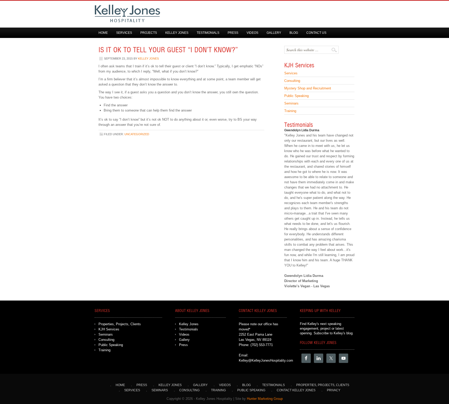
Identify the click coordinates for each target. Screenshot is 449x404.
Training (290, 111)
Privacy (333, 390)
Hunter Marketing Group (265, 399)
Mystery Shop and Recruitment (307, 88)
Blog (293, 33)
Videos (252, 33)
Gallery (274, 33)
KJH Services (108, 329)
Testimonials (208, 33)
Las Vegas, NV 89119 (255, 340)
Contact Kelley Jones (296, 390)
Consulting (292, 81)
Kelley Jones (176, 33)
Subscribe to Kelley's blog (333, 333)
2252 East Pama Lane (255, 334)
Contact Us (316, 33)
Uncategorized (136, 134)
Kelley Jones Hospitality (219, 13)
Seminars (291, 103)
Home (103, 33)
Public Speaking (296, 96)
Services (124, 33)
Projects (148, 33)
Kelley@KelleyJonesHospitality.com (266, 360)
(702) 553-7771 (261, 345)
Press (233, 33)
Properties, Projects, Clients (119, 324)
